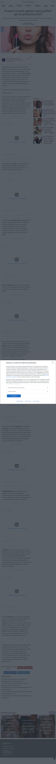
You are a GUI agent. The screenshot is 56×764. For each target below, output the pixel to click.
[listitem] (28, 387)
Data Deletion (20, 401)
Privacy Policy (36, 401)
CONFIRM (14, 395)
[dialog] (28, 382)
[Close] (53, 363)
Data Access (28, 401)
